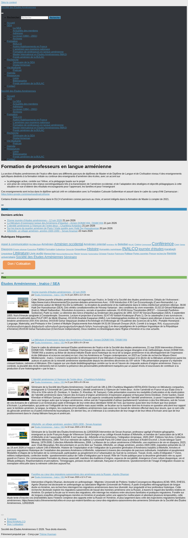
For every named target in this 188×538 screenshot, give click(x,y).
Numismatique (93, 254)
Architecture (35, 244)
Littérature (21, 253)
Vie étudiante (14, 67)
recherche (161, 253)
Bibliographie (20, 81)
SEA (9, 25)
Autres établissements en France (30, 46)
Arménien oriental (95, 244)
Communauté (146, 244)
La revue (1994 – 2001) (25, 36)
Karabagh (170, 249)
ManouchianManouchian (65, 254)
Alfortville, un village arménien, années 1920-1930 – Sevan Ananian (42, 231)
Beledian (123, 244)
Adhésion (18, 33)
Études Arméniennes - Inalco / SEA (30, 284)
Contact (11, 86)
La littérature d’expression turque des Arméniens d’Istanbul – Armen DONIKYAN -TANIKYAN (55, 223)
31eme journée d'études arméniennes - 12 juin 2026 (58, 292)
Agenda (11, 73)
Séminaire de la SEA (24, 62)
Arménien (47, 244)
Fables (41, 249)
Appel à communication (15, 244)
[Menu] (2, 13)
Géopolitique (80, 249)
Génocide (70, 249)
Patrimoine (119, 254)
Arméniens (110, 244)
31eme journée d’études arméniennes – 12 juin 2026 (34, 220)
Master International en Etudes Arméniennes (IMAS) (40, 54)
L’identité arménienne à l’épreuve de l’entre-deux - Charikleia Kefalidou (68, 379)
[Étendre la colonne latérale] (2, 273)
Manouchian (50, 253)
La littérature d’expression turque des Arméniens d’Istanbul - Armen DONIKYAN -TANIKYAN (79, 340)
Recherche (13, 59)
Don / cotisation (15, 524)
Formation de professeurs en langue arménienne (38, 52)
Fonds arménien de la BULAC (28, 57)
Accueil (11, 23)
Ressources (13, 75)
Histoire (93, 249)
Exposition (31, 249)
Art (116, 244)
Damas (182, 244)
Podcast (17, 70)
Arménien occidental (68, 244)
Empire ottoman (20, 249)
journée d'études (151, 249)
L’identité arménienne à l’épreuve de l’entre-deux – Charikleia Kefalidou (44, 225)
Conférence (163, 243)
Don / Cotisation (19, 263)
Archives (17, 38)
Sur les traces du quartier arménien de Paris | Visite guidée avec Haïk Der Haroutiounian (53, 228)
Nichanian (84, 254)
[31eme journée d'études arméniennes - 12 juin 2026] (18, 312)
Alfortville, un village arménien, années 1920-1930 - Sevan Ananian (66, 424)
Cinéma (138, 244)
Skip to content (9, 2)
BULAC (131, 244)
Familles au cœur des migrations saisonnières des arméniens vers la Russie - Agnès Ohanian (80, 474)
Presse (152, 253)
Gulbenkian (60, 249)
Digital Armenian (21, 65)
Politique (129, 253)
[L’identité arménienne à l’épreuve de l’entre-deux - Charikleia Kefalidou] (18, 400)
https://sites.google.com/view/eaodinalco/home (25, 194)
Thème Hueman (47, 534)
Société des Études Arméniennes (18, 7)
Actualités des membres (25, 30)
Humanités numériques (110, 249)
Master (77, 254)
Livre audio (36, 253)
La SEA (17, 28)
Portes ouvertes (140, 253)
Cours (176, 244)
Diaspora (7, 249)
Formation (12, 41)
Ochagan (103, 254)
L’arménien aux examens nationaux (31, 49)
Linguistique (6, 253)
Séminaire (70, 257)
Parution (110, 254)
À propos (11, 519)
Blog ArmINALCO (16, 521)
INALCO (17, 44)
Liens (16, 78)
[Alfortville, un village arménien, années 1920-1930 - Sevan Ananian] (18, 444)
